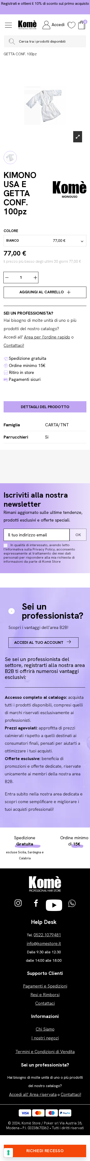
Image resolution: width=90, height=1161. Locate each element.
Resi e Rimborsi (45, 994)
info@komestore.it (44, 943)
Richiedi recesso (45, 1150)
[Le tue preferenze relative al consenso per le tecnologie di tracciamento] (8, 1152)
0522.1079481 (47, 935)
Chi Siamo (45, 1029)
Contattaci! (14, 345)
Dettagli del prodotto (45, 406)
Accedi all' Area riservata (33, 1094)
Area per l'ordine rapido (47, 337)
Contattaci (45, 1003)
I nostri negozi (45, 1038)
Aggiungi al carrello (42, 291)
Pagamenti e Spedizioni (45, 986)
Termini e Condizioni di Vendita (45, 1051)
